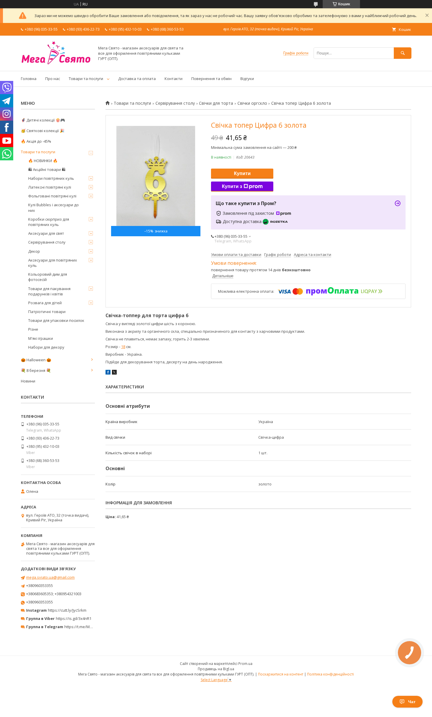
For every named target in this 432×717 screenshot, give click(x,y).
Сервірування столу (175, 103)
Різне (33, 329)
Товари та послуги (86, 78)
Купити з (232, 186)
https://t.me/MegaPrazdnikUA (90, 626)
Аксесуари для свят (46, 233)
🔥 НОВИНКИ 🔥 (43, 160)
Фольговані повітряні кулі (52, 196)
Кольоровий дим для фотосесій (47, 277)
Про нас (52, 78)
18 (123, 346)
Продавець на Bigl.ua (216, 668)
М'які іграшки (40, 338)
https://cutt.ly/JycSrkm (67, 610)
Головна (28, 78)
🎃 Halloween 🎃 (36, 359)
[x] (114, 373)
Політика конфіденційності (330, 674)
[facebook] (108, 373)
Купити (242, 173)
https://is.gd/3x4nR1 (73, 618)
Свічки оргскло (252, 103)
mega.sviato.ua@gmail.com (50, 577)
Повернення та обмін (211, 78)
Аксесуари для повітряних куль (52, 262)
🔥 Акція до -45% (36, 141)
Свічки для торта (216, 103)
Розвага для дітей (45, 302)
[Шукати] (402, 53)
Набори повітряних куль (51, 178)
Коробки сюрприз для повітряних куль (48, 222)
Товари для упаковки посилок (56, 320)
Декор (34, 251)
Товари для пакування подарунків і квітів (49, 291)
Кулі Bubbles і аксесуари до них (53, 207)
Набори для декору (46, 347)
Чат (412, 701)
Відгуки (247, 78)
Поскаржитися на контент (280, 674)
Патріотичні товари (47, 311)
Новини (28, 381)
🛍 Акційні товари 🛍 (47, 169)
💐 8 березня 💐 (36, 370)
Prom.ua (245, 663)
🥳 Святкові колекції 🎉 (42, 130)
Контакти (173, 78)
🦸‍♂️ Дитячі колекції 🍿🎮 (43, 120)
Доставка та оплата (137, 78)
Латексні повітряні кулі (49, 187)
